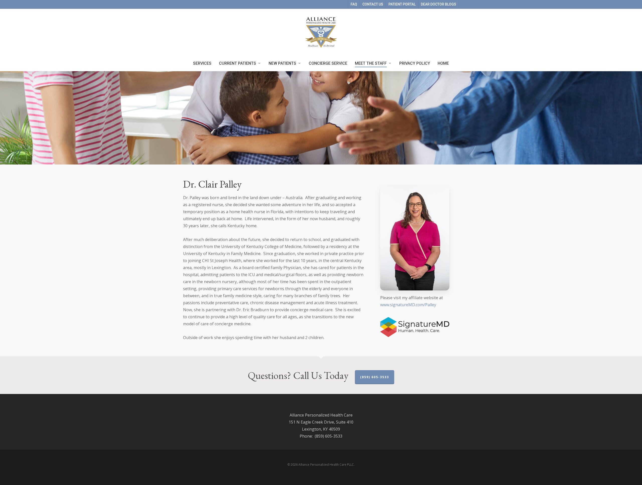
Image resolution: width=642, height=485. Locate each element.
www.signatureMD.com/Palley (408, 304)
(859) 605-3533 (374, 377)
